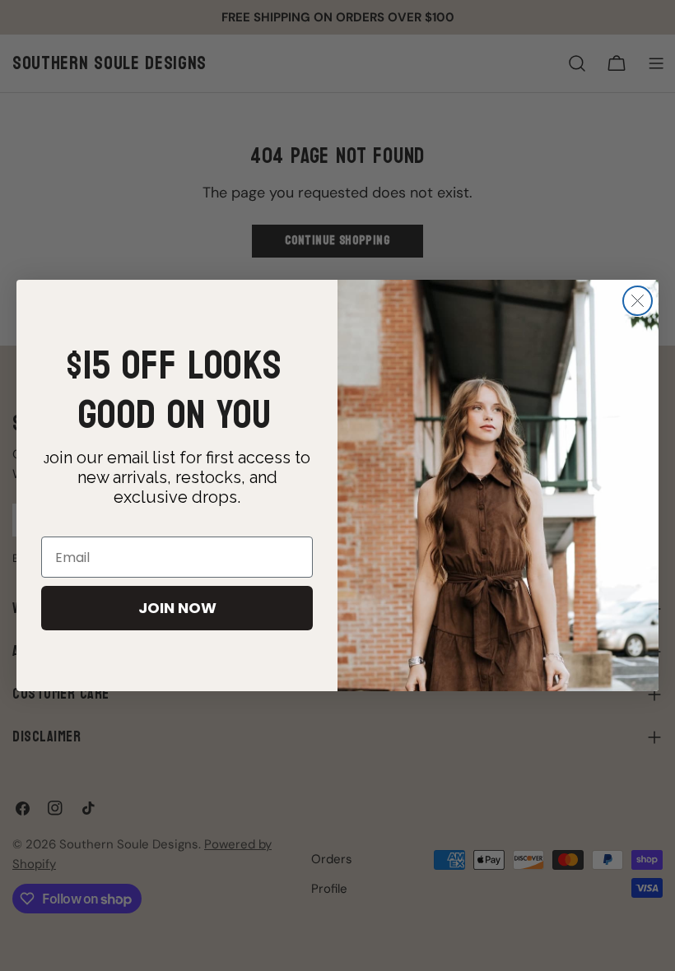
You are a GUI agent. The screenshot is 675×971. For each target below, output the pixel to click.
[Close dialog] (637, 300)
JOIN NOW (177, 607)
